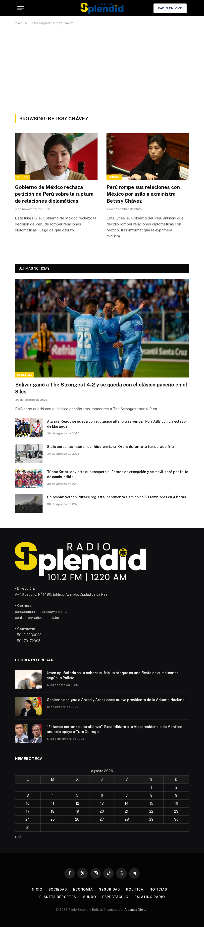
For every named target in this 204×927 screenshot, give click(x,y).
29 (151, 819)
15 (151, 803)
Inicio (36, 889)
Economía (83, 889)
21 (126, 811)
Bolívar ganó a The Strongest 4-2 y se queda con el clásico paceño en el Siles (101, 388)
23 (176, 811)
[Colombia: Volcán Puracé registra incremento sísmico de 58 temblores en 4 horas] (29, 503)
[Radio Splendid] (102, 8)
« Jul (18, 837)
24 (27, 819)
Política (134, 889)
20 (102, 811)
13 (102, 803)
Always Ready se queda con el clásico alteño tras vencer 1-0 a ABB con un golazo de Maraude (116, 423)
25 (53, 819)
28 (127, 819)
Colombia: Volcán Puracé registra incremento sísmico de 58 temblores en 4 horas (116, 497)
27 (102, 819)
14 (127, 803)
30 (176, 819)
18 (52, 811)
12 (77, 803)
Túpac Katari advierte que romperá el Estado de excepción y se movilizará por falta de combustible (117, 474)
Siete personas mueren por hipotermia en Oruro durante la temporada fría (110, 447)
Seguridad (109, 889)
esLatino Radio (150, 897)
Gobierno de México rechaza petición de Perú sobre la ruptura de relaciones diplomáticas (54, 194)
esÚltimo (24, 374)
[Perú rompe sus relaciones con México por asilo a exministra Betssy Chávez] (147, 156)
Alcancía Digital (136, 910)
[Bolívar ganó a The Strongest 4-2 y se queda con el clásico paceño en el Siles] (102, 328)
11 (52, 803)
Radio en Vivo (170, 8)
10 (28, 803)
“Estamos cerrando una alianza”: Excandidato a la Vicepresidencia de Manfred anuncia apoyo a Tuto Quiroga (114, 729)
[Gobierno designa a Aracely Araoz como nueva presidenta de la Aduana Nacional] (28, 706)
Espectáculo (115, 897)
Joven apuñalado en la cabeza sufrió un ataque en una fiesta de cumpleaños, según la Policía (113, 675)
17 (28, 811)
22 (151, 811)
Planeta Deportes (57, 897)
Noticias (158, 889)
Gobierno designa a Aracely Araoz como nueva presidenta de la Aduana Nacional (116, 700)
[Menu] (20, 8)
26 (77, 819)
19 (77, 811)
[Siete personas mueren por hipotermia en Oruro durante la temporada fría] (29, 453)
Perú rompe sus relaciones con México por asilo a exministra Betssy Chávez (143, 194)
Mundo (22, 177)
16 (176, 803)
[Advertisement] (102, 68)
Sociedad (58, 889)
